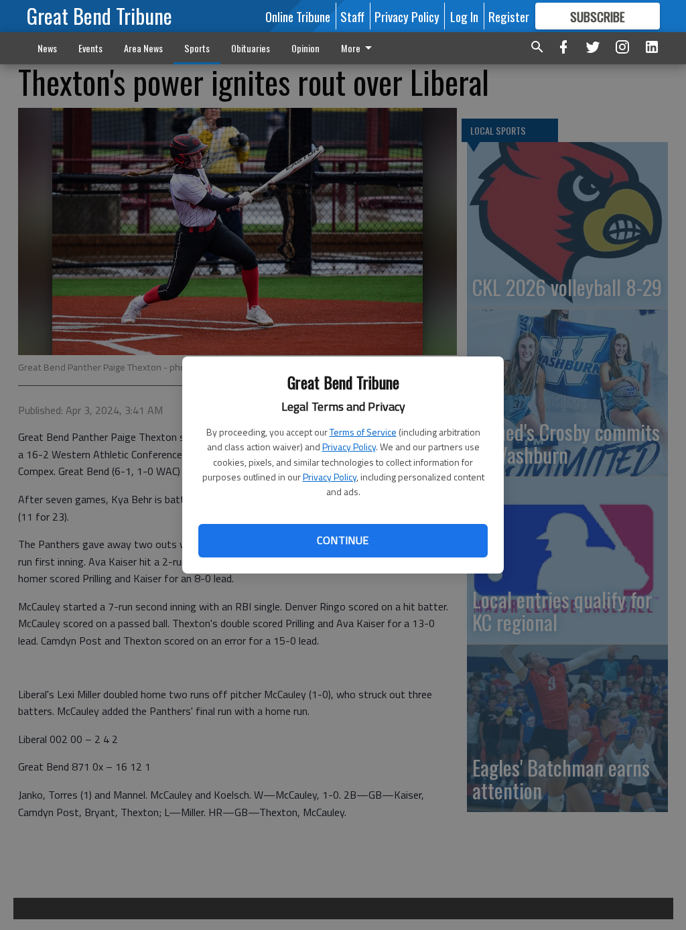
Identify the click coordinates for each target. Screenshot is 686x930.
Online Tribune (297, 16)
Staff (352, 16)
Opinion (305, 48)
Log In (464, 16)
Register (508, 16)
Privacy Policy (349, 447)
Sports (197, 48)
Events (90, 48)
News (47, 48)
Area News (143, 48)
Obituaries (250, 48)
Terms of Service (363, 432)
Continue (342, 540)
